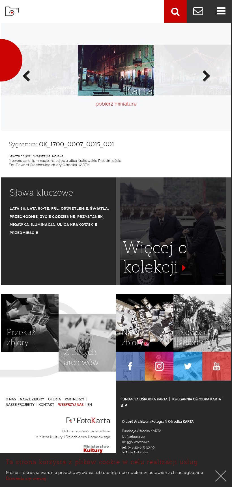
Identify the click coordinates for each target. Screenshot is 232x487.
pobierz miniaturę (116, 104)
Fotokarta (12, 11)
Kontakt (46, 405)
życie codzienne (57, 216)
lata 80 (17, 208)
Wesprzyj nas (70, 405)
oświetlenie (74, 208)
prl (55, 208)
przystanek (90, 216)
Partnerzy (74, 399)
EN (89, 405)
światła (99, 208)
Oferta (54, 399)
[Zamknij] (221, 476)
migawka (19, 224)
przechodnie (24, 216)
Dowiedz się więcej (26, 478)
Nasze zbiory (32, 399)
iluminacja (43, 224)
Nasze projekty (20, 405)
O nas (11, 399)
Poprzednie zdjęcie (26, 75)
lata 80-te (38, 208)
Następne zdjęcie (206, 75)
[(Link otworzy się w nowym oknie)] (130, 366)
